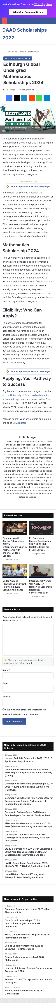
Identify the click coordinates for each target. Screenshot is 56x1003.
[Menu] (52, 34)
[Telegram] (47, 98)
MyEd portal (19, 422)
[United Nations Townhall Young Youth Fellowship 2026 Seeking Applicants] (14, 571)
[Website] (19, 502)
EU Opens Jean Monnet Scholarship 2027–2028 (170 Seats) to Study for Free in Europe (40, 544)
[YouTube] (37, 502)
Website (6, 696)
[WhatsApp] (39, 98)
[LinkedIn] (24, 98)
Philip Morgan (9, 90)
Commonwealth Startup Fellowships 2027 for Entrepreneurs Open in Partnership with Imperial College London (14, 547)
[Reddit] (32, 98)
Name (6, 670)
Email (6, 683)
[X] (17, 98)
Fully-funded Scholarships (26, 51)
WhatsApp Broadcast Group (28, 12)
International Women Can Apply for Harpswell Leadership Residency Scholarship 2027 (40, 587)
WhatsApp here (43, 4)
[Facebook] (9, 98)
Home (8, 51)
